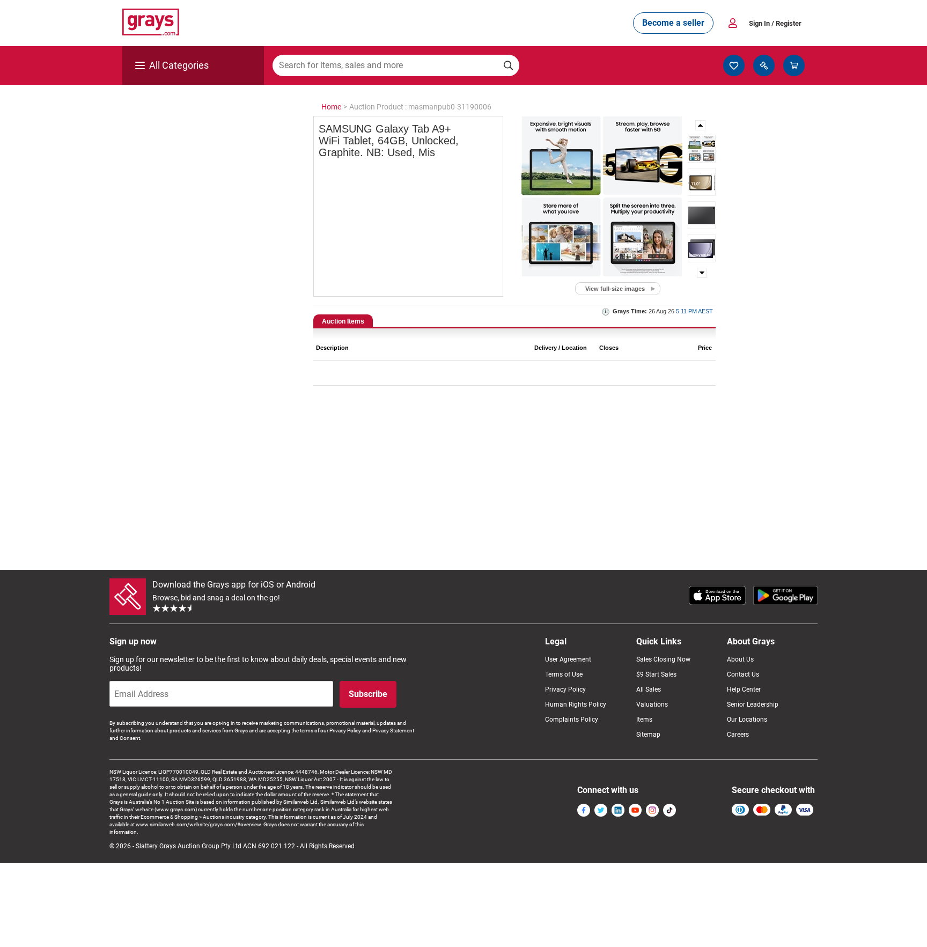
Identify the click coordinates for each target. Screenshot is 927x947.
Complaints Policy (571, 719)
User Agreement (568, 659)
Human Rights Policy (575, 704)
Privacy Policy (565, 689)
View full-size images (615, 288)
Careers (738, 734)
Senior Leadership (752, 704)
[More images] (701, 125)
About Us (740, 659)
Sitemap (648, 734)
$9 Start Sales (656, 674)
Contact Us (743, 674)
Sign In (775, 23)
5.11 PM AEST (694, 311)
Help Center (744, 689)
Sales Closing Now (663, 659)
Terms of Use (564, 674)
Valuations (652, 704)
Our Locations (747, 719)
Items (644, 719)
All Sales (648, 689)
